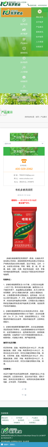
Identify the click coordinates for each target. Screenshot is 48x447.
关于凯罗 (24, 33)
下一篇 (24, 395)
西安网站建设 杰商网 (8, 441)
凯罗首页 (24, 24)
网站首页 (39, 17)
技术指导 (24, 62)
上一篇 (24, 389)
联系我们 (24, 90)
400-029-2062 (24, 169)
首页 (37, 117)
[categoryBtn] (24, 143)
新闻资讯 (24, 52)
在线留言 (24, 81)
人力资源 (24, 71)
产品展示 (24, 43)
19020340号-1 (8, 438)
